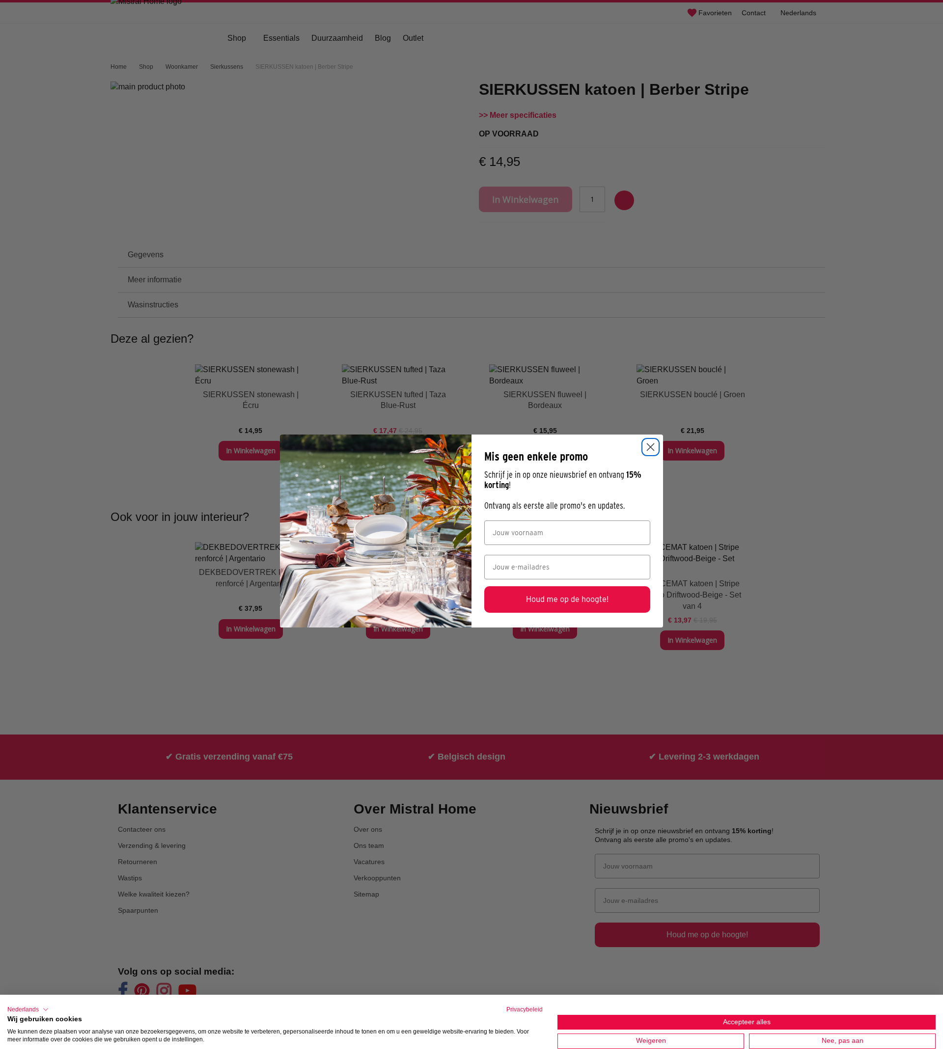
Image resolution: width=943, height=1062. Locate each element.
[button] (28, 1009)
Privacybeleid (524, 1009)
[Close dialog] (650, 447)
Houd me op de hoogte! (567, 599)
